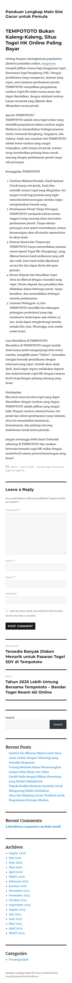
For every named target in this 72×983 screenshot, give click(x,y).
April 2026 (16, 872)
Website (11, 593)
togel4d (20, 470)
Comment (13, 510)
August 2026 (17, 853)
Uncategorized (18, 959)
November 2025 (19, 895)
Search (10, 717)
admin (14, 466)
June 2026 (15, 862)
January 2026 (18, 886)
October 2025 (18, 900)
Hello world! (53, 826)
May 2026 (15, 867)
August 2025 (17, 909)
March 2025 (17, 933)
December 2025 (19, 890)
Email (11, 577)
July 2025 (15, 914)
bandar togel (44, 466)
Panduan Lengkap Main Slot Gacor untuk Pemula (34, 14)
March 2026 (17, 876)
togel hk (10, 470)
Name (10, 560)
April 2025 (16, 928)
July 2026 (15, 857)
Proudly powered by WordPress (22, 976)
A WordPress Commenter (23, 826)
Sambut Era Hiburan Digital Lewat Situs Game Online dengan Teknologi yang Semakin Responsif (35, 757)
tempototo (48, 63)
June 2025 (15, 919)
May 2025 (15, 923)
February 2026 (18, 881)
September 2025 (20, 904)
